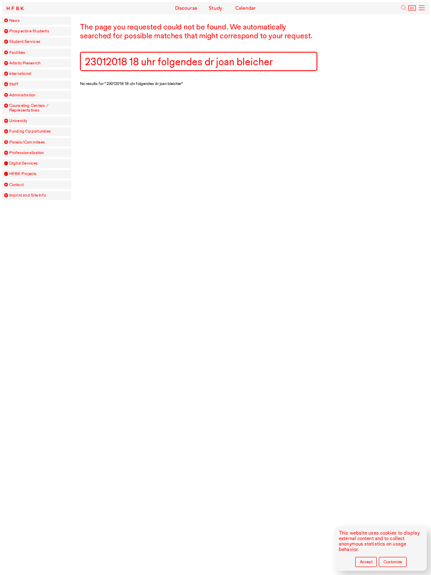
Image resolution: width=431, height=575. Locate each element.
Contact (16, 185)
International (20, 74)
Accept (366, 561)
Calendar (245, 8)
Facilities (17, 53)
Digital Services (23, 163)
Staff (14, 84)
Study (216, 8)
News (14, 21)
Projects (23, 174)
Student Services (24, 42)
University (18, 121)
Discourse (186, 8)
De (412, 8)
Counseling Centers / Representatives (28, 108)
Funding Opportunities (30, 131)
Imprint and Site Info (27, 195)
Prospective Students (29, 31)
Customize (392, 561)
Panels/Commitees (27, 142)
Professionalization (26, 153)
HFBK (16, 8)
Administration (22, 95)
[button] (6, 21)
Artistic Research (25, 63)
